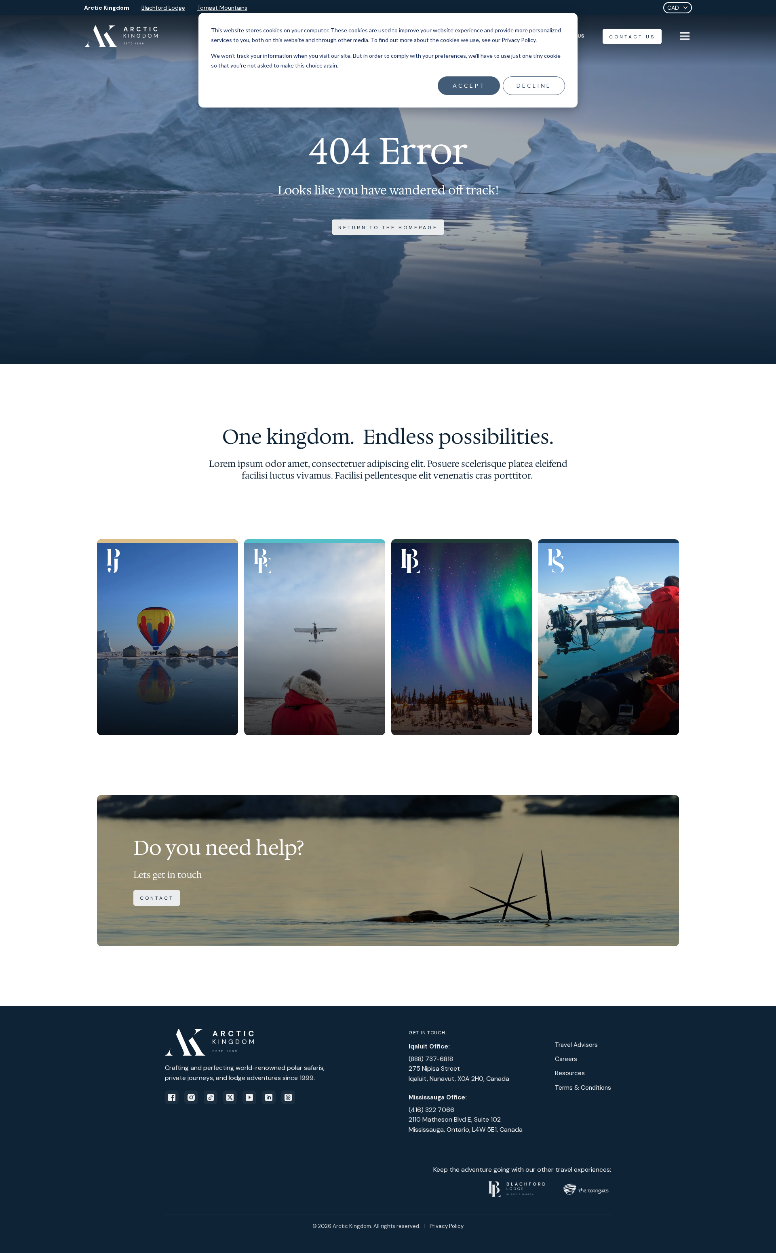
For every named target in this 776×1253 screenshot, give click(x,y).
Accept (469, 85)
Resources (570, 1073)
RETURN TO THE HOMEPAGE (388, 227)
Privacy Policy (447, 1226)
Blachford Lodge (163, 7)
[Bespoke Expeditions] (314, 637)
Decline (534, 85)
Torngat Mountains (222, 7)
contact (157, 898)
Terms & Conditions (583, 1088)
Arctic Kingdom (106, 7)
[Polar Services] (608, 637)
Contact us (632, 37)
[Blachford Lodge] (461, 637)
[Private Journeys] (167, 637)
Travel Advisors (576, 1045)
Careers (566, 1059)
